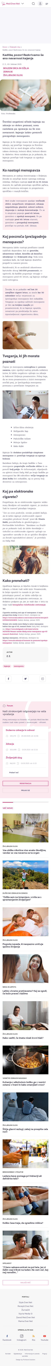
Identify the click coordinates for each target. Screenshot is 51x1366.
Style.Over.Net (25, 1302)
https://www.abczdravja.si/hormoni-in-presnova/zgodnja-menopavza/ (25, 641)
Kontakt (8, 1354)
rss (33, 1339)
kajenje (7, 666)
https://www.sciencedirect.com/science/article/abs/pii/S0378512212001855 (25, 619)
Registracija (25, 783)
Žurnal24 (25, 1309)
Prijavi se (25, 790)
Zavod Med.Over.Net (25, 1317)
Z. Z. (4, 64)
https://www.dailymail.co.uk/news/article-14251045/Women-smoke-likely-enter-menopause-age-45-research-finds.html (25, 631)
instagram (21, 1339)
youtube (44, 1339)
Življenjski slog (15, 47)
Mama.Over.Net (25, 1321)
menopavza (19, 666)
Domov (5, 47)
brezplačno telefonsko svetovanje (29, 604)
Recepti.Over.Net (25, 1306)
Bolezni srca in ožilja (16, 68)
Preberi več (14, 772)
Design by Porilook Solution (25, 1359)
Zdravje (8, 71)
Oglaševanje (18, 1354)
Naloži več (25, 1282)
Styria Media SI (25, 1313)
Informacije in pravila (32, 1354)
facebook (7, 1339)
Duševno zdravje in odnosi (20, 730)
